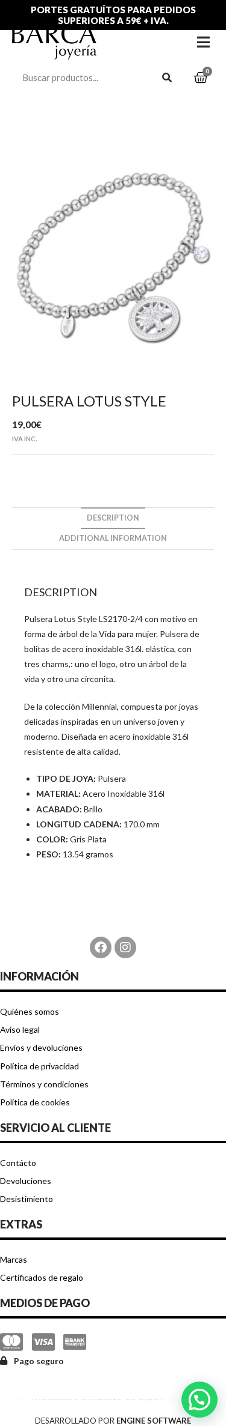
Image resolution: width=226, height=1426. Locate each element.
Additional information (113, 538)
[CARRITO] (200, 78)
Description (113, 517)
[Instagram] (125, 947)
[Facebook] (100, 947)
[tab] (113, 518)
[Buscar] (167, 77)
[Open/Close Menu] (203, 41)
